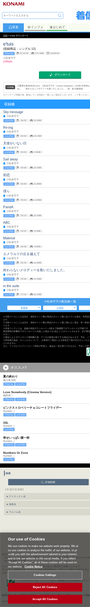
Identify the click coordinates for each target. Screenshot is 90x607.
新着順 (24, 307)
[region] (45, 569)
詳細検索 (50, 482)
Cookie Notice (33, 566)
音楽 (15, 27)
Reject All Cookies (45, 587)
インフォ (37, 27)
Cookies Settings (45, 575)
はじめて (59, 27)
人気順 (60, 307)
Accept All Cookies (44, 599)
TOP (5, 35)
